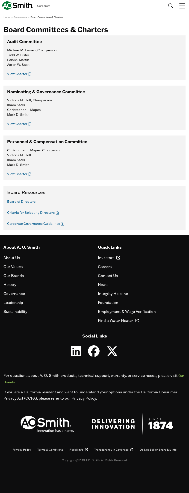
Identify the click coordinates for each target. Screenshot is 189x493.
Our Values (13, 266)
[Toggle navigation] (182, 6)
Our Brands (13, 275)
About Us (11, 257)
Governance (14, 293)
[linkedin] (76, 354)
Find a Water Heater (116, 320)
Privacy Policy (21, 449)
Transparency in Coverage (111, 449)
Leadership (13, 302)
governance (20, 17)
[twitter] (112, 354)
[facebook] (94, 354)
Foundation (108, 302)
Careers (105, 266)
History (9, 284)
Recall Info (76, 449)
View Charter (17, 74)
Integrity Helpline (113, 293)
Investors (106, 257)
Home (6, 17)
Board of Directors (21, 201)
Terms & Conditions (50, 449)
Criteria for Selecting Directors (31, 212)
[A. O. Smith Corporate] (26, 5)
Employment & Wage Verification (127, 311)
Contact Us (108, 275)
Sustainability (15, 311)
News (102, 284)
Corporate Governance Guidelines (34, 224)
